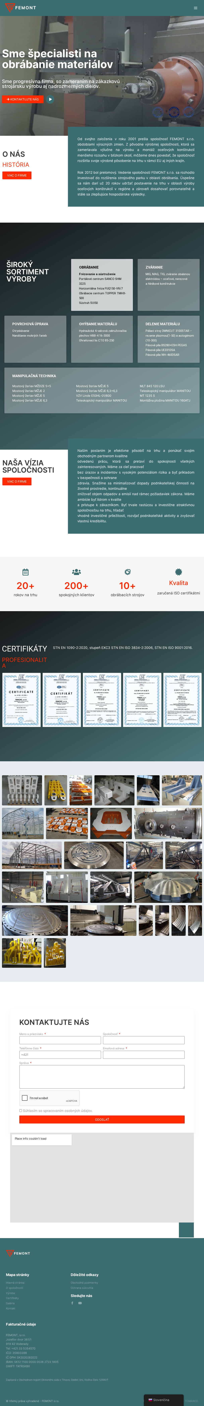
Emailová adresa (114, 1048)
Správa (24, 1063)
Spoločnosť (110, 1034)
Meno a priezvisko (31, 1034)
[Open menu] (195, 8)
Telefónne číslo (29, 1048)
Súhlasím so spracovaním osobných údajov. (58, 1111)
